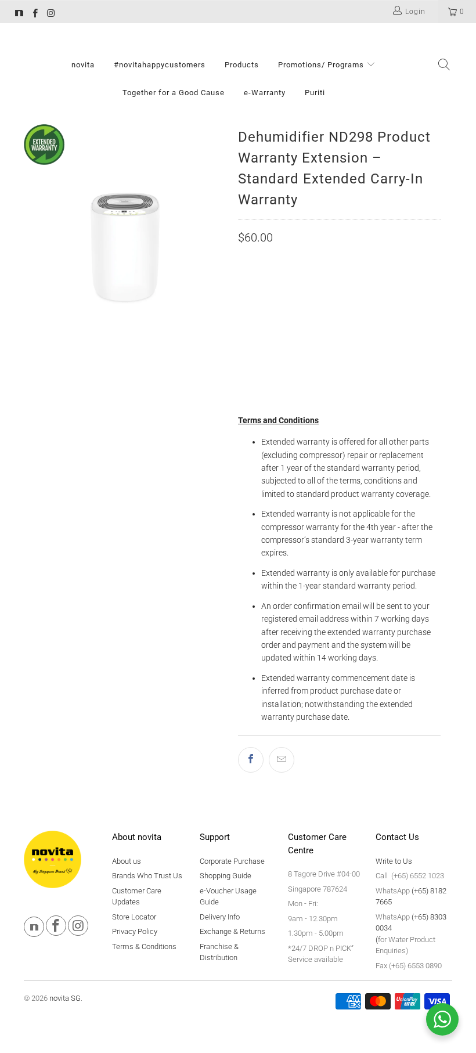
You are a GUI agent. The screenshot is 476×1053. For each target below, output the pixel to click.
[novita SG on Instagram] (50, 14)
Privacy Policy (134, 931)
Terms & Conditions (144, 946)
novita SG (65, 998)
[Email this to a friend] (281, 760)
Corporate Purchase (232, 861)
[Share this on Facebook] (251, 760)
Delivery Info (220, 917)
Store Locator (134, 917)
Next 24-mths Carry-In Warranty (309, 328)
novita (83, 64)
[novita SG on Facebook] (34, 14)
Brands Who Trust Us (147, 875)
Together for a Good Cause (173, 92)
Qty (245, 360)
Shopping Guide (225, 875)
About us (126, 861)
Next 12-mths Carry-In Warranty (309, 299)
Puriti (315, 92)
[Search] (444, 66)
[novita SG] (19, 14)
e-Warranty (265, 92)
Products (242, 64)
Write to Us (394, 861)
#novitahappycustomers (159, 64)
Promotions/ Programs (322, 64)
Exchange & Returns (232, 931)
